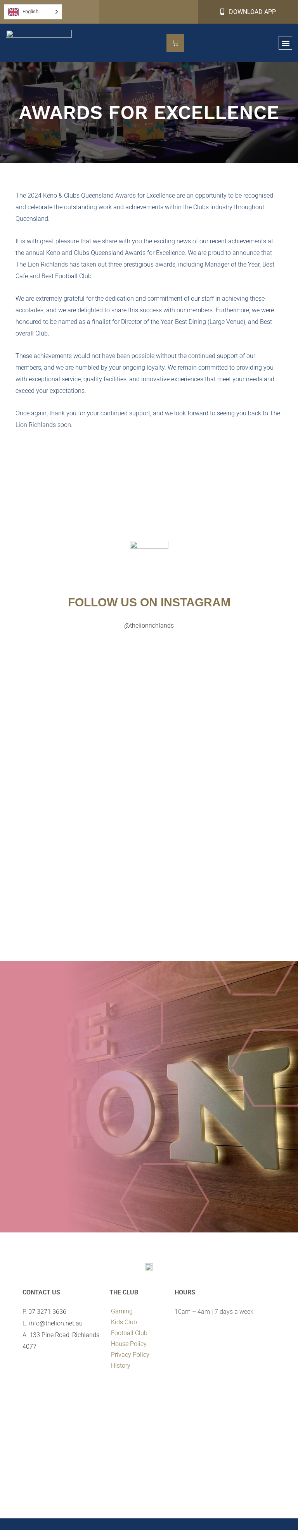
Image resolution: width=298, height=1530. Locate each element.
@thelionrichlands (149, 625)
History (120, 1365)
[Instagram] (39, 1370)
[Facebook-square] (27, 1370)
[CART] (175, 42)
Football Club (129, 1333)
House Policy (129, 1344)
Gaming (122, 1311)
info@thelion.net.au (56, 1323)
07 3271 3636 (47, 1311)
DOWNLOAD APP (250, 11)
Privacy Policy (130, 1354)
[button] (285, 43)
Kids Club (124, 1322)
